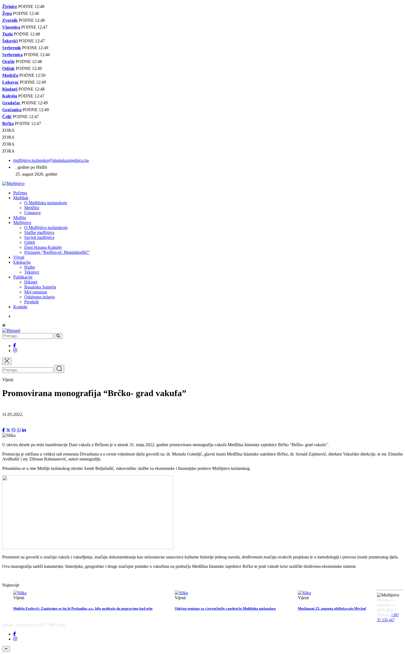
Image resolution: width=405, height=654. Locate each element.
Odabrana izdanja (39, 297)
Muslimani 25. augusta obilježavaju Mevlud (332, 608)
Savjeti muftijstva (39, 237)
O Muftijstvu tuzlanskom (46, 227)
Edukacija (22, 262)
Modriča (10, 75)
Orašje (8, 61)
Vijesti (18, 257)
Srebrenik (11, 47)
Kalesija (9, 96)
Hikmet (30, 282)
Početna (20, 192)
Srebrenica (12, 54)
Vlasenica (11, 27)
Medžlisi (31, 207)
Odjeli (29, 242)
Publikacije (23, 277)
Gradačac (11, 102)
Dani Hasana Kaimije (43, 247)
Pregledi (31, 301)
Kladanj (9, 89)
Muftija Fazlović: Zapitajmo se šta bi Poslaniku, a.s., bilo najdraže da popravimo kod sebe (83, 608)
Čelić (7, 116)
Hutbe (29, 267)
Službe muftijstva (39, 232)
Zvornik (10, 20)
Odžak (8, 68)
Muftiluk (20, 197)
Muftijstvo (22, 222)
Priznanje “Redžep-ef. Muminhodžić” (57, 252)
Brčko (8, 123)
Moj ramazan (35, 292)
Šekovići (10, 41)
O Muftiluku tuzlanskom (45, 202)
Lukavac (10, 82)
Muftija (19, 217)
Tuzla (7, 34)
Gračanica (11, 109)
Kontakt (20, 306)
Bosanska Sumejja (40, 287)
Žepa (7, 13)
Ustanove (32, 212)
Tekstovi (31, 272)
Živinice (9, 6)
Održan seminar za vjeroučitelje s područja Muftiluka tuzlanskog (225, 608)
